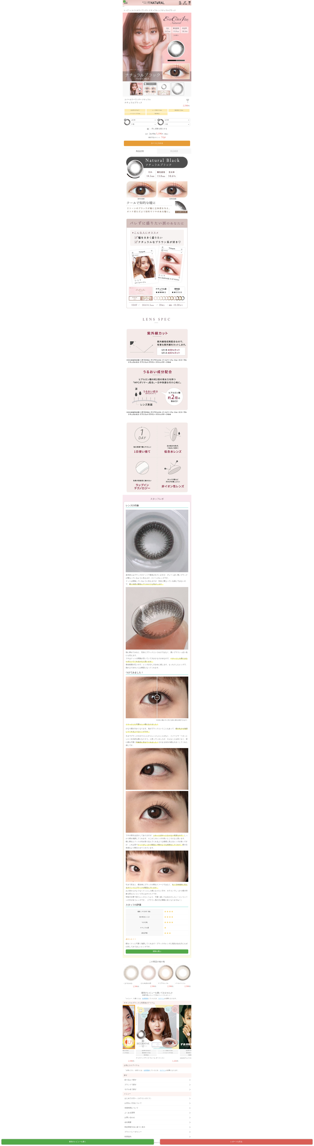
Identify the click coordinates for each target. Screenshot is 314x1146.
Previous (125, 1034)
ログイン (161, 998)
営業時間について (131, 1108)
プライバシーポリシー (133, 1132)
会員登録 (145, 998)
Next (188, 1034)
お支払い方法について (133, 1103)
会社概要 (127, 1122)
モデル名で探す (130, 1089)
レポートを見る (236, 1142)
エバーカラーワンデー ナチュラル (144, 10)
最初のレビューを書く (77, 1142)
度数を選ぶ (157, 951)
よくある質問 (129, 1113)
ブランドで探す (130, 1085)
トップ (126, 10)
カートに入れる (157, 143)
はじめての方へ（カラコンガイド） (138, 1098)
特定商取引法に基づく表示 (134, 1127)
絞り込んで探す (130, 1080)
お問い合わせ (129, 1117)
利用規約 (127, 1137)
